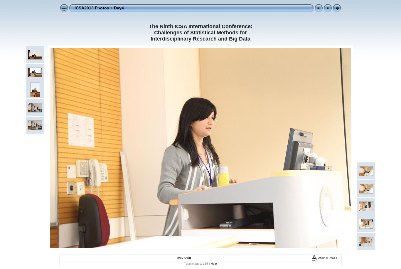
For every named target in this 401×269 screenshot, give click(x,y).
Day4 (119, 8)
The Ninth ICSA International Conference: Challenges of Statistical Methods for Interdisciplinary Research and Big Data (200, 32)
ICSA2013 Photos (92, 8)
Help (214, 263)
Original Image (327, 257)
